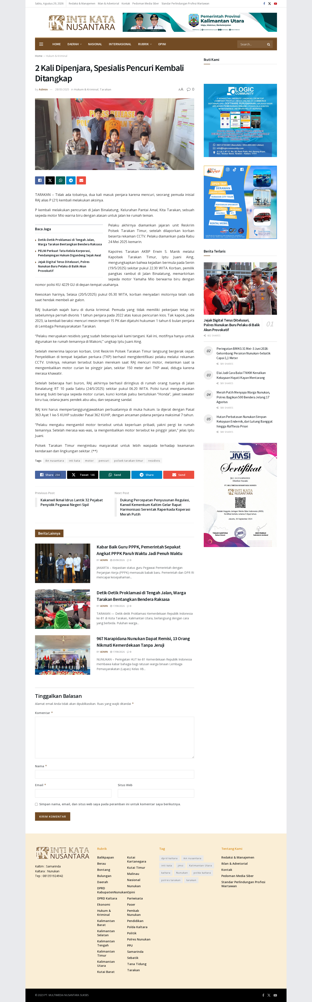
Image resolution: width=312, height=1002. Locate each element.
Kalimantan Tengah (106, 943)
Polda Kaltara (137, 927)
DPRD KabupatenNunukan (112, 890)
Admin (43, 89)
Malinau (133, 874)
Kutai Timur (136, 868)
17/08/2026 (118, 605)
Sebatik (132, 958)
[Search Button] (269, 44)
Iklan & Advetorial (108, 3)
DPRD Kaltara (107, 898)
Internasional (120, 44)
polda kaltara (202, 872)
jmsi (180, 865)
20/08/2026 (118, 560)
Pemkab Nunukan (134, 913)
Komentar (44, 713)
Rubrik (143, 44)
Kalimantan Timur (106, 953)
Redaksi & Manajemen (82, 3)
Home (56, 44)
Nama (41, 766)
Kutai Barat (106, 972)
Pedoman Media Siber (145, 3)
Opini (162, 44)
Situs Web (125, 785)
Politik (131, 933)
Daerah (73, 44)
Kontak (126, 3)
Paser (131, 904)
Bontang (103, 870)
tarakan (191, 880)
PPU (130, 945)
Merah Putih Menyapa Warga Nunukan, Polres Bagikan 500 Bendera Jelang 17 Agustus (243, 397)
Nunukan (134, 886)
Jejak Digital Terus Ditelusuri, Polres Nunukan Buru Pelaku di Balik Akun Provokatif (64, 266)
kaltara (165, 872)
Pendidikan (135, 921)
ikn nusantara (54, 460)
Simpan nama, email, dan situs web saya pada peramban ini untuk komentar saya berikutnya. (110, 804)
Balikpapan (105, 857)
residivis (154, 460)
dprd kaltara (169, 858)
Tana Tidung (136, 964)
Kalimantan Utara (106, 964)
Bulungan (104, 876)
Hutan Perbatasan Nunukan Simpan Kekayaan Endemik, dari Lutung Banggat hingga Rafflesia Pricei (244, 421)
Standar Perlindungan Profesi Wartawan (185, 3)
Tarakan (105, 89)
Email (40, 785)
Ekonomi (103, 904)
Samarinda (135, 952)
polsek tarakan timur (128, 460)
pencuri (104, 460)
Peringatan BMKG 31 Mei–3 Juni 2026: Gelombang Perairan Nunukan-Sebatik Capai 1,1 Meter (243, 353)
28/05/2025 (62, 89)
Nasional (95, 44)
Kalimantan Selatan (106, 933)
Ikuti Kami (211, 59)
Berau (101, 863)
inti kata (74, 460)
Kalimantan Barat (106, 923)
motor (89, 460)
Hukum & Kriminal (56, 56)
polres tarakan (171, 880)
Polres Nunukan (138, 939)
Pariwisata (135, 898)
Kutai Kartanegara (136, 859)
